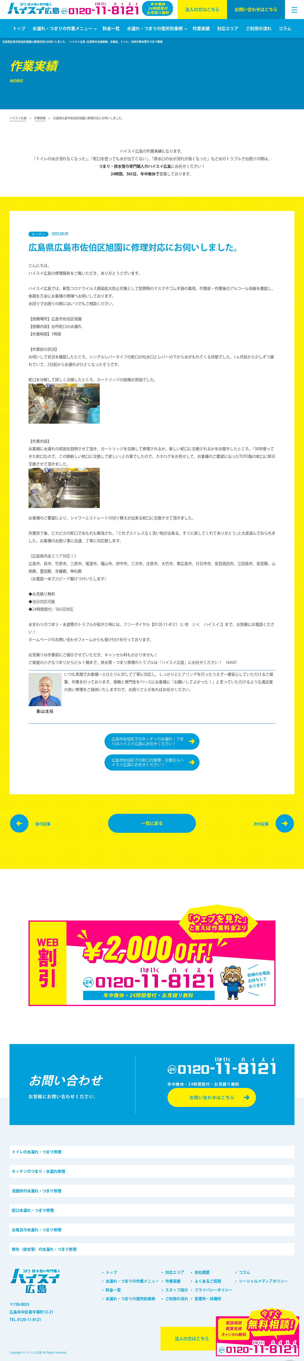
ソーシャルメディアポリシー (263, 1281)
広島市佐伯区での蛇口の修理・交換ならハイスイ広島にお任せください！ (148, 762)
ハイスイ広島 (18, 118)
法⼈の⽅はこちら (202, 9)
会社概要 (202, 1272)
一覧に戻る (152, 823)
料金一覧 (111, 28)
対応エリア (227, 28)
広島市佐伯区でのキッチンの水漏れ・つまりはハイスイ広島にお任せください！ (148, 741)
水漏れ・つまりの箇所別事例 (155, 28)
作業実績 (201, 28)
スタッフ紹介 (176, 1290)
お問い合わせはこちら (256, 9)
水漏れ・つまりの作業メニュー (62, 28)
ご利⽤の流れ (258, 28)
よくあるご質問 (208, 1281)
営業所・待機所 (208, 1299)
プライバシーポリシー (214, 1290)
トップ (19, 28)
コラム (285, 28)
